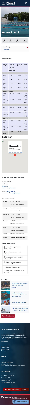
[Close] (20, 143)
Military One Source (6, 364)
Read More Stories (8, 316)
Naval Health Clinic (5, 380)
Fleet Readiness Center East (8, 382)
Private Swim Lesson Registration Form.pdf (14, 271)
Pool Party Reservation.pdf (13, 267)
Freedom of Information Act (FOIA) (19, 398)
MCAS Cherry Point (5, 377)
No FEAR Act (14, 397)
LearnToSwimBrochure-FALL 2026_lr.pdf (12, 253)
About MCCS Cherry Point (7, 375)
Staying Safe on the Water (19, 302)
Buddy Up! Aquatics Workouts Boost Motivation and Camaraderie (19, 294)
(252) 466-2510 (16, 193)
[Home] (10, 3)
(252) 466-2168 (11, 191)
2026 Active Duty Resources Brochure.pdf (12, 248)
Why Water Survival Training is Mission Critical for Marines (20, 285)
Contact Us (3, 351)
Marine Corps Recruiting (7, 362)
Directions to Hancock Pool (15, 152)
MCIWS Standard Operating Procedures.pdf (12, 263)
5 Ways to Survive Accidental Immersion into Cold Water (20, 309)
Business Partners (5, 349)
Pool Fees (7, 49)
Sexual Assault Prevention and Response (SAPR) (13, 365)
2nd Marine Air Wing (6, 379)
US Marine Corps (5, 361)
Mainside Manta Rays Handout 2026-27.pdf (13, 258)
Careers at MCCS (5, 346)
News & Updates (5, 347)
